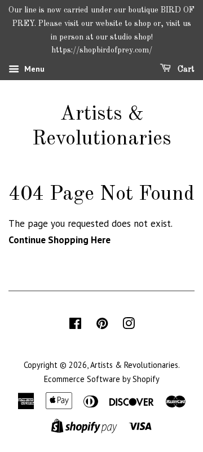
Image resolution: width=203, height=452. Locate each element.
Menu (33, 69)
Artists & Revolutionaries (101, 126)
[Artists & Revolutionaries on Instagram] (128, 325)
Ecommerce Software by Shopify (102, 379)
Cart (185, 69)
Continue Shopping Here (59, 240)
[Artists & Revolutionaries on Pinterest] (102, 325)
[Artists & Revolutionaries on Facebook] (75, 325)
